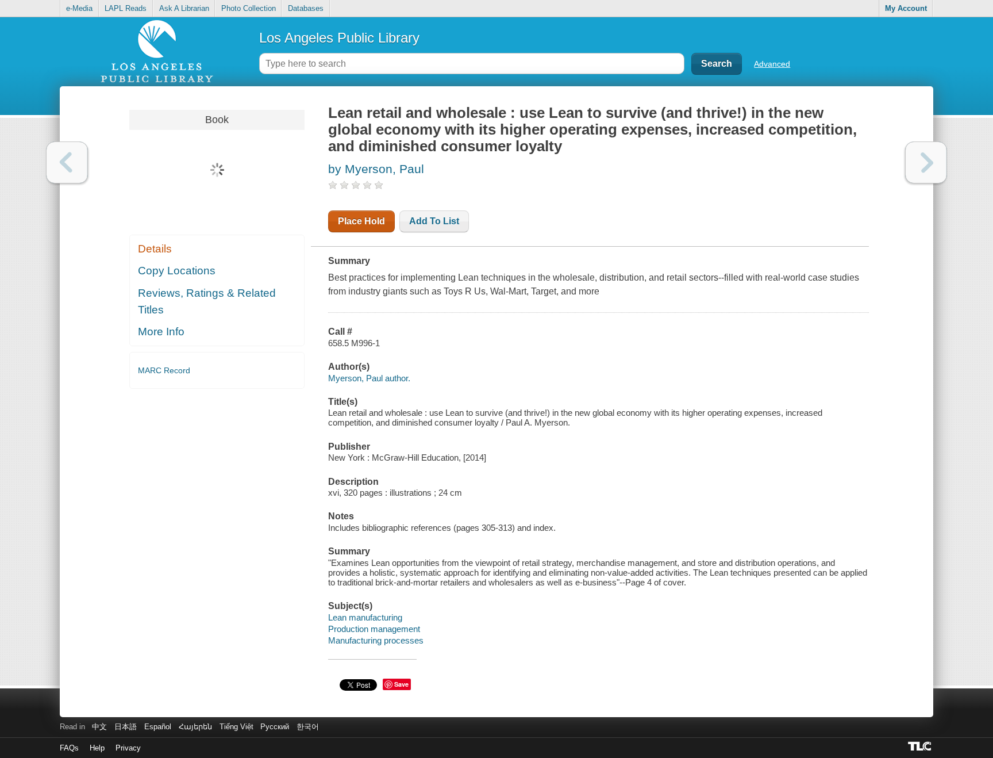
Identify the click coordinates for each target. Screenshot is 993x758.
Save (401, 684)
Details (155, 249)
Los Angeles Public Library (339, 37)
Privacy (128, 748)
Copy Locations (176, 271)
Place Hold (361, 221)
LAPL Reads (126, 8)
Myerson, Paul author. (369, 378)
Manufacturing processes (376, 640)
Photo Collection (248, 8)
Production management (374, 629)
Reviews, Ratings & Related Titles (207, 301)
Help (97, 748)
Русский (274, 726)
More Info (161, 332)
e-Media (79, 8)
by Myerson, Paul (376, 168)
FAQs (69, 748)
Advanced (772, 63)
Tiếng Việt (236, 726)
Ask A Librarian (184, 8)
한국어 (308, 726)
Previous (67, 162)
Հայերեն (195, 726)
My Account (906, 8)
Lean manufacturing (365, 617)
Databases (306, 8)
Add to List (434, 221)
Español (157, 726)
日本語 (125, 726)
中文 (99, 726)
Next (926, 162)
